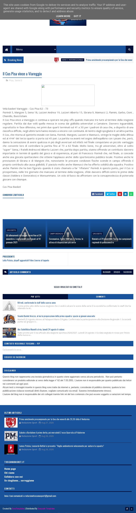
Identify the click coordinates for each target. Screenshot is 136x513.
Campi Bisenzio (56, 234)
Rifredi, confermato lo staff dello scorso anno (37, 302)
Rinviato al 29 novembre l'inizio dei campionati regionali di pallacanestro (112, 240)
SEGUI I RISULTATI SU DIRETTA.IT (68, 287)
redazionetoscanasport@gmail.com (40, 495)
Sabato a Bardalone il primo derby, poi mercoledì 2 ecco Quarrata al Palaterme (52, 432)
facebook (127, 272)
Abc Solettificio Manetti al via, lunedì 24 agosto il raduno (41, 329)
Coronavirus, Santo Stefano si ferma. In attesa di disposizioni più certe (66, 240)
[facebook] (127, 509)
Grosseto (11, 230)
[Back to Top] (131, 509)
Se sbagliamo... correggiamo (19, 480)
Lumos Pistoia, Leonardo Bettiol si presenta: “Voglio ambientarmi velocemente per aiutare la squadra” (61, 446)
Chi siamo (9, 472)
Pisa (11, 80)
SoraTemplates (18, 508)
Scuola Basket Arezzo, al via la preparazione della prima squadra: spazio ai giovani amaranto (56, 316)
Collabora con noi (13, 476)
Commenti (100, 296)
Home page (10, 468)
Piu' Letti (35, 296)
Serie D (18, 80)
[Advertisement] (68, 38)
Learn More (63, 16)
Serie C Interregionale (66, 60)
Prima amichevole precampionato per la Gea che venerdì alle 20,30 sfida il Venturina (54, 419)
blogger (106, 272)
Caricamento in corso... (13, 349)
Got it (77, 16)
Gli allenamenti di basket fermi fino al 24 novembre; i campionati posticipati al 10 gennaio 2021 (23, 239)
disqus (117, 272)
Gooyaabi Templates (46, 508)
